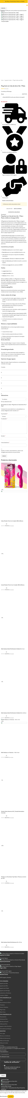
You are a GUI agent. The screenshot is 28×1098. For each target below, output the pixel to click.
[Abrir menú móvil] (1, 5)
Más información (3, 1096)
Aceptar (11, 1096)
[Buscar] (25, 5)
